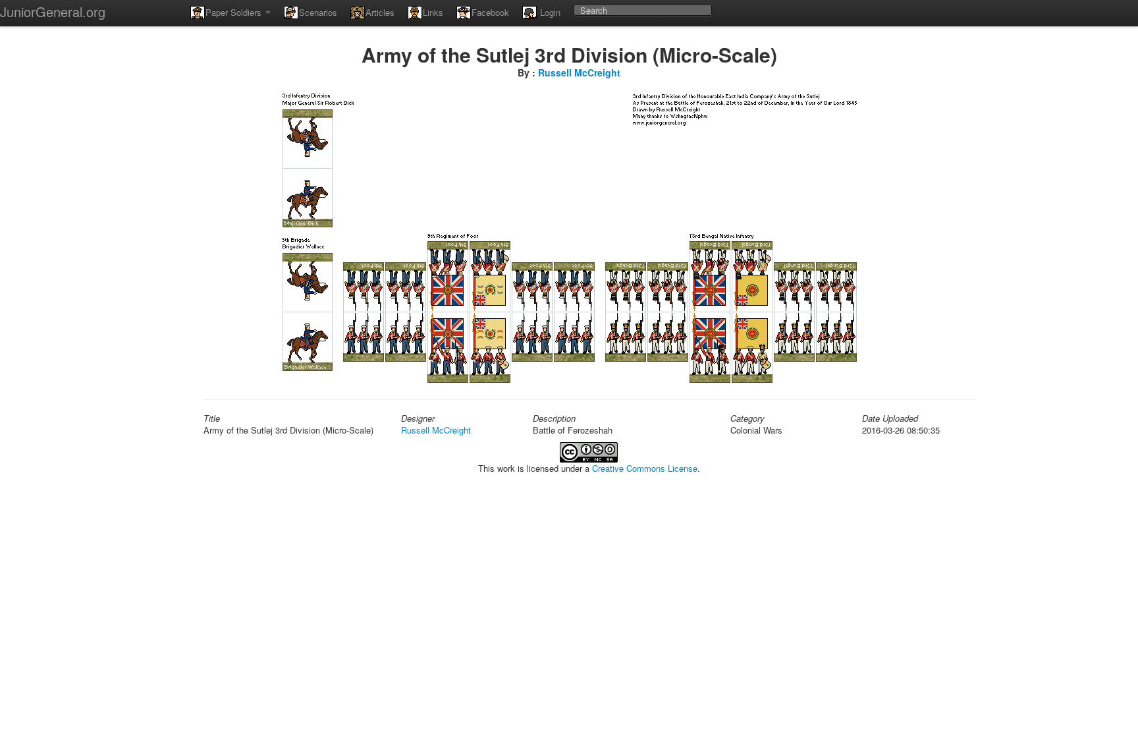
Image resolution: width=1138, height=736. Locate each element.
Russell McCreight (579, 72)
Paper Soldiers (234, 12)
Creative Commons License (644, 468)
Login (548, 12)
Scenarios (318, 12)
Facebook (490, 12)
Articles (380, 12)
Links (433, 12)
